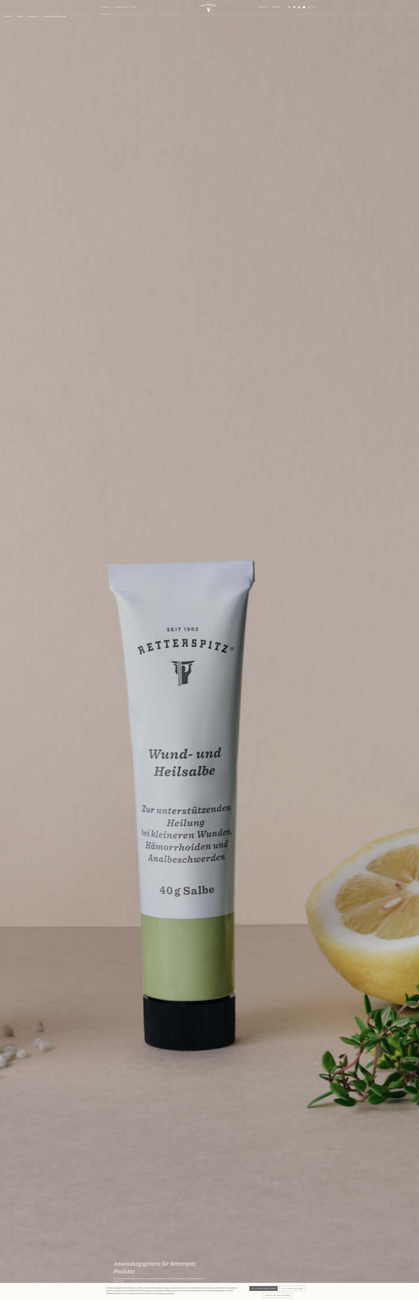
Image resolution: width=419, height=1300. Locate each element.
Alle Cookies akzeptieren (264, 1288)
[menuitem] (107, 7)
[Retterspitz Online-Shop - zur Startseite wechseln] (209, 7)
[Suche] (289, 7)
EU (314, 7)
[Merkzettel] (294, 7)
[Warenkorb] (304, 7)
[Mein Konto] (299, 7)
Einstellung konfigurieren (277, 1295)
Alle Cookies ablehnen (292, 1288)
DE (309, 7)
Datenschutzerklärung (166, 1293)
